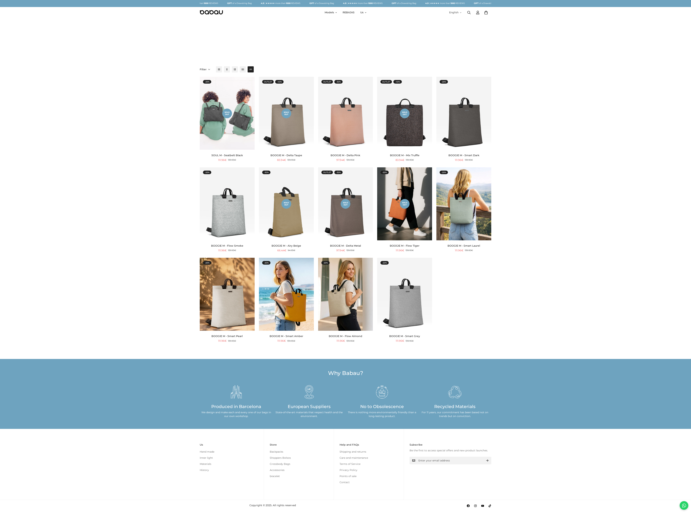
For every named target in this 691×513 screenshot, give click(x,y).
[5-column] (251, 69)
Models (329, 12)
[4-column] (243, 69)
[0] (486, 12)
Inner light (206, 457)
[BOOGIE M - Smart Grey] (404, 294)
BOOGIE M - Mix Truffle (404, 155)
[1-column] (219, 69)
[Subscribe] (487, 460)
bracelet (275, 476)
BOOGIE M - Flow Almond (345, 336)
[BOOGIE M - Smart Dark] (463, 113)
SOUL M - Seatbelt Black (227, 155)
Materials (205, 464)
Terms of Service (350, 464)
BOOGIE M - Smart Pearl (227, 336)
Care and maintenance (354, 457)
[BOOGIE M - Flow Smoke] (227, 203)
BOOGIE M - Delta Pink (345, 155)
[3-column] (235, 69)
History (204, 470)
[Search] (469, 12)
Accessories (277, 470)
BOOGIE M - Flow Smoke (227, 245)
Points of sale (348, 476)
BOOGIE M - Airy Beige (286, 245)
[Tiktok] (489, 505)
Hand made (207, 451)
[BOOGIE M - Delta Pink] (345, 113)
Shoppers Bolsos (280, 457)
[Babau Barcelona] (211, 12)
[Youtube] (482, 505)
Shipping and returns (353, 451)
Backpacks (276, 451)
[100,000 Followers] (475, 505)
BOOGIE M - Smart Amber (286, 336)
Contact (345, 482)
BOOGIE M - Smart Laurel (464, 245)
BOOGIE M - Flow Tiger (404, 245)
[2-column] (227, 69)
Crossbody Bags (280, 464)
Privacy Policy (348, 470)
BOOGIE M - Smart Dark (463, 155)
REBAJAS (348, 12)
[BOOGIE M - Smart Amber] (286, 294)
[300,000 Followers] (468, 505)
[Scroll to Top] (684, 493)
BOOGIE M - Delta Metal (345, 245)
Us (361, 12)
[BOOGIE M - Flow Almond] (345, 294)
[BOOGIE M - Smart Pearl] (227, 294)
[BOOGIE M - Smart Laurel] (463, 203)
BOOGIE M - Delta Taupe (286, 155)
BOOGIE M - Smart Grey (404, 336)
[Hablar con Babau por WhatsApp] (684, 505)
